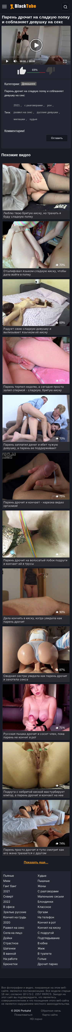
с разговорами (33, 105)
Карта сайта (50, 1014)
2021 (17, 105)
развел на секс (23, 112)
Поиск (65, 7)
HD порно (36, 1018)
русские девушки (47, 112)
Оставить (57, 138)
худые (33, 119)
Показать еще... (36, 862)
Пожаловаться (23, 1014)
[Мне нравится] (22, 70)
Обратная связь (51, 1010)
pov (49, 105)
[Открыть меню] (4, 6)
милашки (19, 119)
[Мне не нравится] (50, 70)
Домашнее (28, 83)
